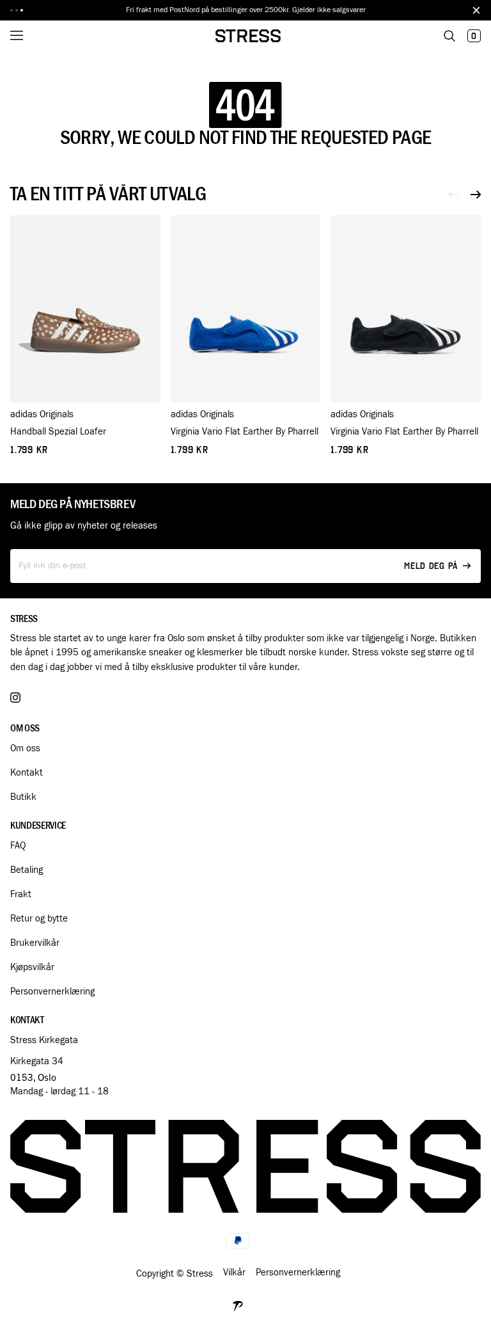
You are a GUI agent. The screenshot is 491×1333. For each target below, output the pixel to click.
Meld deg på (431, 566)
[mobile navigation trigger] (25, 35)
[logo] (248, 35)
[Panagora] (238, 1304)
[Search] (449, 35)
